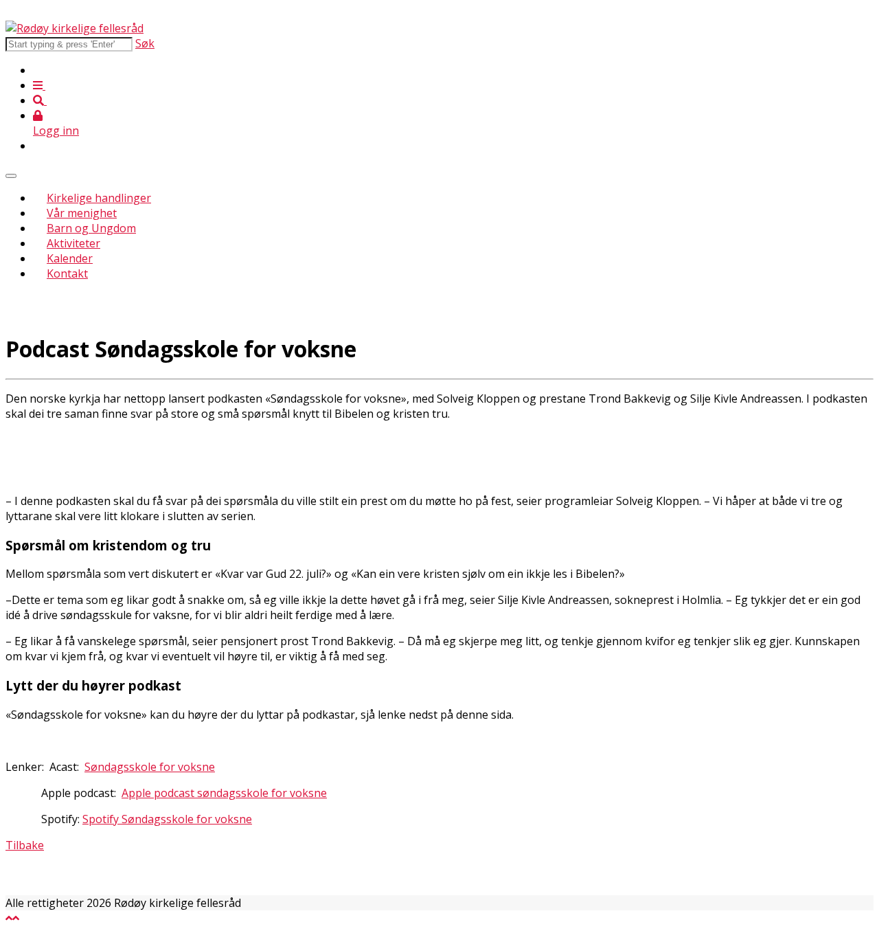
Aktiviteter (73, 243)
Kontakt (67, 273)
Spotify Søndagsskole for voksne (167, 819)
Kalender (70, 258)
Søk (145, 43)
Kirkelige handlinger (99, 197)
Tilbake (24, 845)
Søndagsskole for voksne (149, 766)
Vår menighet (82, 213)
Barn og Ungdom (91, 228)
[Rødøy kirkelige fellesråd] (74, 28)
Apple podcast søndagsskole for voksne (224, 792)
